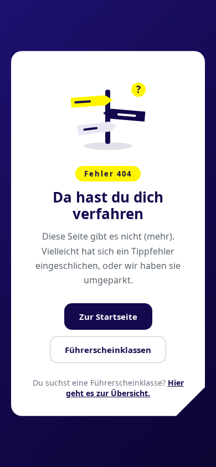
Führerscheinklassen (108, 349)
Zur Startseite (108, 316)
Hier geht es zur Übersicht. (125, 387)
